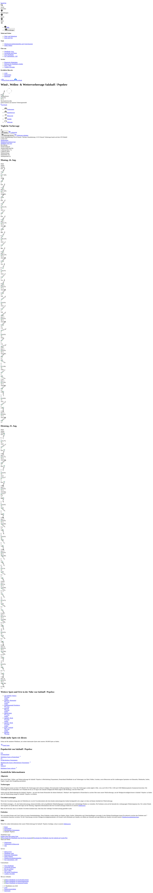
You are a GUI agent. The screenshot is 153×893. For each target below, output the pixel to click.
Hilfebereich (81, 805)
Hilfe (7, 27)
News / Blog (7, 65)
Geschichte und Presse (10, 53)
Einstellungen (10, 30)
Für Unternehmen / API (10, 56)
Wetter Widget (8, 45)
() (8, 142)
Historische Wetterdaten (11, 62)
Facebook (19, 80)
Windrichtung (4, 140)
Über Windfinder (9, 54)
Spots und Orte (8, 38)
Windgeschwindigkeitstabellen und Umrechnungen (18, 44)
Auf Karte (4, 105)
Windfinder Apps (9, 51)
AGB (5, 73)
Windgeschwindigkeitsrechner (130, 817)
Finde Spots (6, 745)
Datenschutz (7, 75)
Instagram (26, 881)
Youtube (25, 883)
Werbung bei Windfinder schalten (13, 64)
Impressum (7, 76)
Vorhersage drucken (9, 135)
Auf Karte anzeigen (8, 80)
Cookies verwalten (9, 67)
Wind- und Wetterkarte (10, 36)
